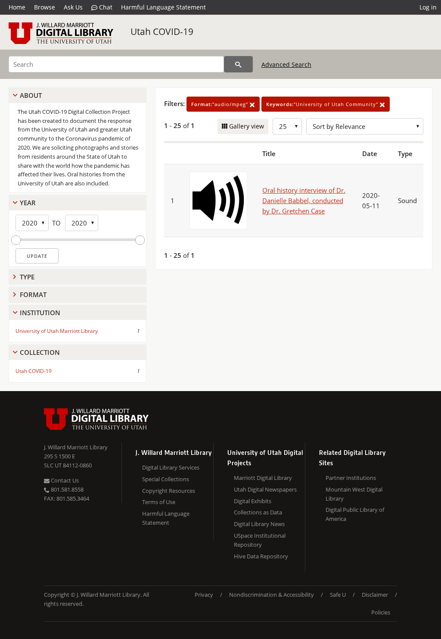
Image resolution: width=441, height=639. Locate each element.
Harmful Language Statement (163, 7)
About (31, 95)
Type (27, 277)
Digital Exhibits (252, 501)
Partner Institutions (351, 478)
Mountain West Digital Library (354, 494)
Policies (380, 612)
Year (28, 202)
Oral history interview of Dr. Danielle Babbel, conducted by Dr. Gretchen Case (303, 200)
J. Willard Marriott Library (76, 447)
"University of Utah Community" (323, 104)
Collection (40, 352)
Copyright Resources (168, 491)
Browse (44, 7)
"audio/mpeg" (220, 104)
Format (33, 294)
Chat (104, 7)
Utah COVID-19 (161, 31)
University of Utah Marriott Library (57, 331)
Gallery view (245, 126)
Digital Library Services (170, 467)
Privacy (204, 594)
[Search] (238, 64)
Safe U (338, 594)
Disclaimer (375, 594)
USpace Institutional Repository (260, 540)
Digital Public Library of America (355, 514)
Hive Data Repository (261, 556)
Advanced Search (286, 64)
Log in (428, 7)
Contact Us (64, 480)
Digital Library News (259, 524)
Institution (40, 312)
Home (17, 7)
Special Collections (165, 479)
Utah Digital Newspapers (265, 489)
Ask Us (73, 7)
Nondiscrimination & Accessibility (271, 594)
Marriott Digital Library (263, 478)
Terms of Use (158, 502)
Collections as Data (258, 512)
